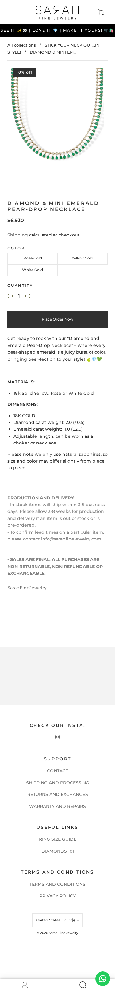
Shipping (17, 235)
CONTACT (57, 771)
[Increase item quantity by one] (28, 297)
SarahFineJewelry (27, 587)
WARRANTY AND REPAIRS (57, 806)
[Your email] (57, 684)
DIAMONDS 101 (57, 851)
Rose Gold (32, 258)
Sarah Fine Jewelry (63, 933)
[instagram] (57, 737)
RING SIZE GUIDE (57, 839)
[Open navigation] (14, 12)
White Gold (32, 269)
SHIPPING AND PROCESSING (57, 783)
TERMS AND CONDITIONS (57, 884)
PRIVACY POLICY (57, 896)
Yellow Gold (82, 258)
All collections (21, 45)
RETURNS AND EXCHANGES (57, 794)
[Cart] (101, 12)
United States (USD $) (56, 920)
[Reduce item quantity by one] (10, 297)
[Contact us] (102, 978)
